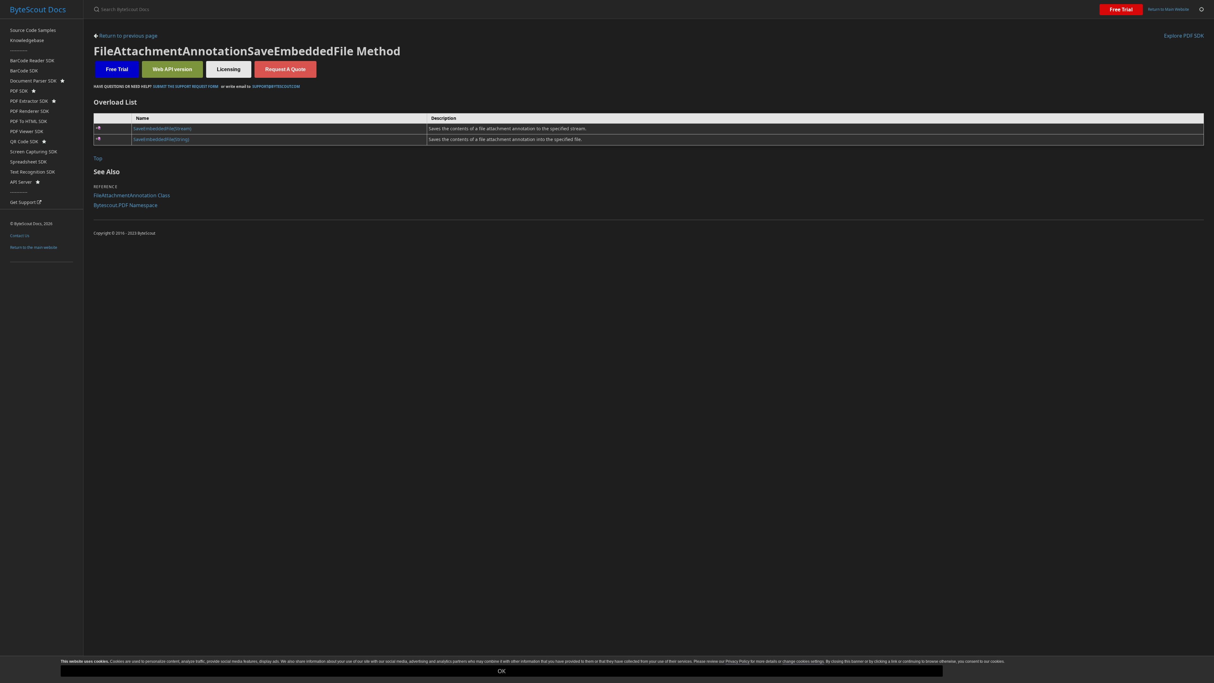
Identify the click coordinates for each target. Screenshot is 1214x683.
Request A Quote (285, 69)
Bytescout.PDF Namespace (125, 205)
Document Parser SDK (35, 81)
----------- (19, 50)
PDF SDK (21, 91)
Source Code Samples (33, 30)
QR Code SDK (26, 141)
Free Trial (1121, 9)
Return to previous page (127, 35)
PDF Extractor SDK (31, 101)
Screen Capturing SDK (33, 152)
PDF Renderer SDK (29, 111)
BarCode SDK (24, 71)
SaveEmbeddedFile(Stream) (162, 129)
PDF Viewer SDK (26, 131)
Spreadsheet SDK (28, 162)
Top (98, 158)
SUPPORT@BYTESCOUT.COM (276, 86)
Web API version (172, 69)
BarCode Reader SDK (32, 61)
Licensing (229, 69)
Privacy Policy (738, 661)
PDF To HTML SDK (28, 121)
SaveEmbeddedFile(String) (161, 139)
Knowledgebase (27, 40)
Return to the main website (33, 247)
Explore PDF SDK (1184, 35)
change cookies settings (803, 661)
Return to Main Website (1168, 9)
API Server (23, 182)
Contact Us (19, 235)
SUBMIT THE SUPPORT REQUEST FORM (185, 86)
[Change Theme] (1201, 9)
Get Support (23, 202)
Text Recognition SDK (32, 172)
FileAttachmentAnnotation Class (132, 195)
